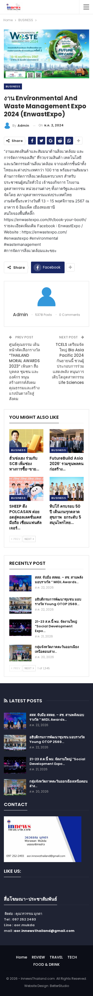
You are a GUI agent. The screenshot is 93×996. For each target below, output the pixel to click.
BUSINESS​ (13, 86)
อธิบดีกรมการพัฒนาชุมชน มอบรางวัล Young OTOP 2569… (58, 601)
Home (21, 957)
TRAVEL (56, 957)
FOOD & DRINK (46, 964)
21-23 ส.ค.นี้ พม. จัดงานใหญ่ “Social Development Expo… (56, 626)
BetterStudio (59, 986)
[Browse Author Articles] (46, 296)
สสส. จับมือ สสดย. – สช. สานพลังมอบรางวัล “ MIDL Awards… (59, 579)
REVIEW (38, 957)
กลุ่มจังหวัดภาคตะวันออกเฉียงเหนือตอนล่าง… (57, 649)
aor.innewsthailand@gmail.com (44, 930)
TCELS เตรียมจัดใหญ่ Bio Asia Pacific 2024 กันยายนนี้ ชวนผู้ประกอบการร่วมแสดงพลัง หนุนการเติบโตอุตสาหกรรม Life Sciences (68, 363)
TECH (72, 957)
